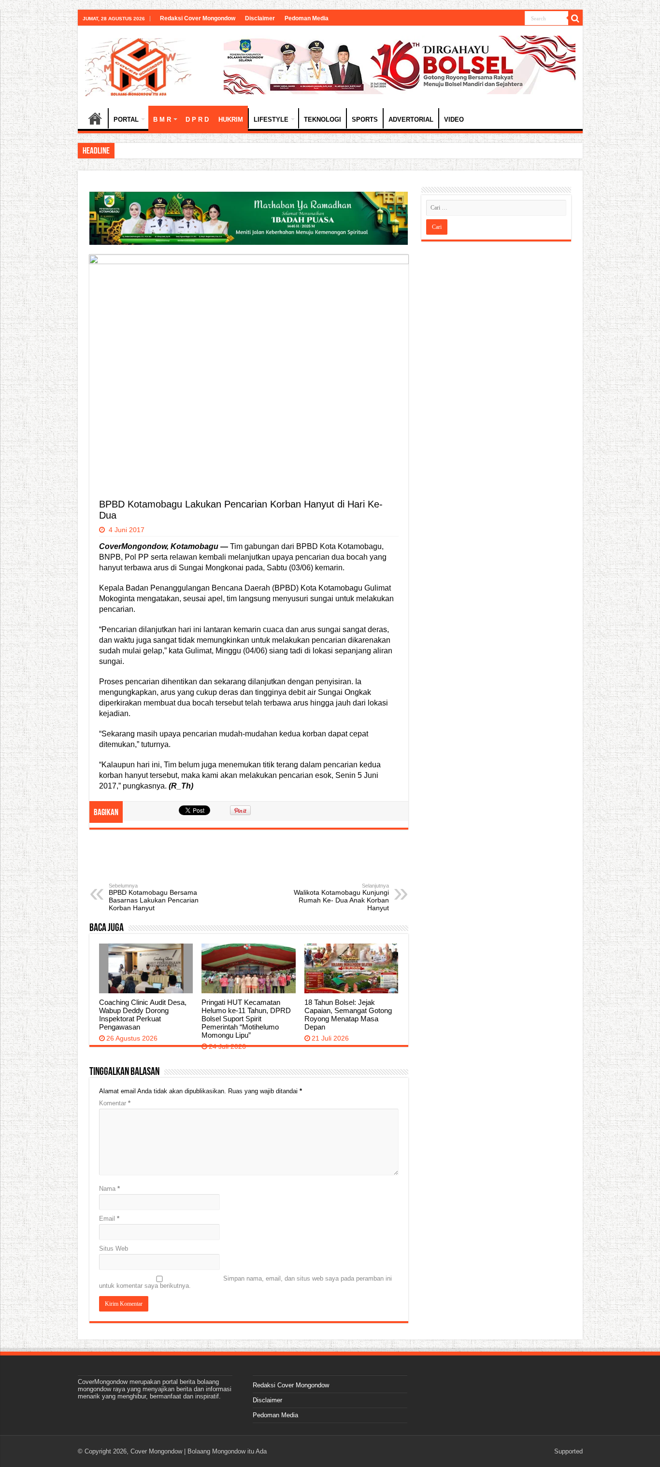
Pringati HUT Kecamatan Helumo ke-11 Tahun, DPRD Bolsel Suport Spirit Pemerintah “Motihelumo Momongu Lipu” (246, 1018)
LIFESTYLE (271, 119)
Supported (568, 1451)
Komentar (114, 1103)
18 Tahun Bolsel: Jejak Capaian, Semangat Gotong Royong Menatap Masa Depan (348, 1014)
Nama (109, 1188)
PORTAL (126, 119)
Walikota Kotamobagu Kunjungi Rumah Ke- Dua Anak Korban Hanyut (341, 897)
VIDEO (454, 119)
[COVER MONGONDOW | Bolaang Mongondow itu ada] (138, 65)
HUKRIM (230, 119)
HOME (95, 118)
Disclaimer (260, 18)
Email (109, 1218)
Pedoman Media (307, 18)
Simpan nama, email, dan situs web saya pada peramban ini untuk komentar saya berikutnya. (245, 1282)
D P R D (197, 119)
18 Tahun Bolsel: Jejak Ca (152, 150)
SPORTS (365, 119)
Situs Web (113, 1248)
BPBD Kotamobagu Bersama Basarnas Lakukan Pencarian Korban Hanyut (154, 897)
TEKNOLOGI (322, 119)
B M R (162, 119)
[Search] (575, 18)
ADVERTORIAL (410, 119)
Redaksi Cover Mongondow (197, 18)
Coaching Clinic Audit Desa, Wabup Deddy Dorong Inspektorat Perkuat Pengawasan (143, 1014)
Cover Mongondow (156, 1451)
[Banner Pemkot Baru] (399, 64)
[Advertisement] (249, 863)
